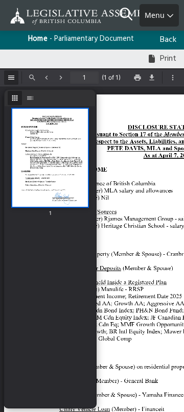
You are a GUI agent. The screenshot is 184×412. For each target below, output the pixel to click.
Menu (156, 15)
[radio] (15, 98)
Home (38, 39)
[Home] (41, 16)
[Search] (130, 15)
